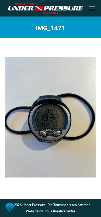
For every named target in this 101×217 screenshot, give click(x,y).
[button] (9, 207)
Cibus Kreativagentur (59, 211)
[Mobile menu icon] (92, 8)
